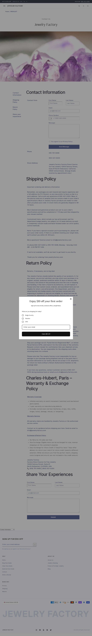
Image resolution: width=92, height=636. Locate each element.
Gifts (26, 321)
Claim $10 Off (46, 334)
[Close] (71, 299)
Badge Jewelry (29, 315)
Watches (27, 318)
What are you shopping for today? (32, 311)
